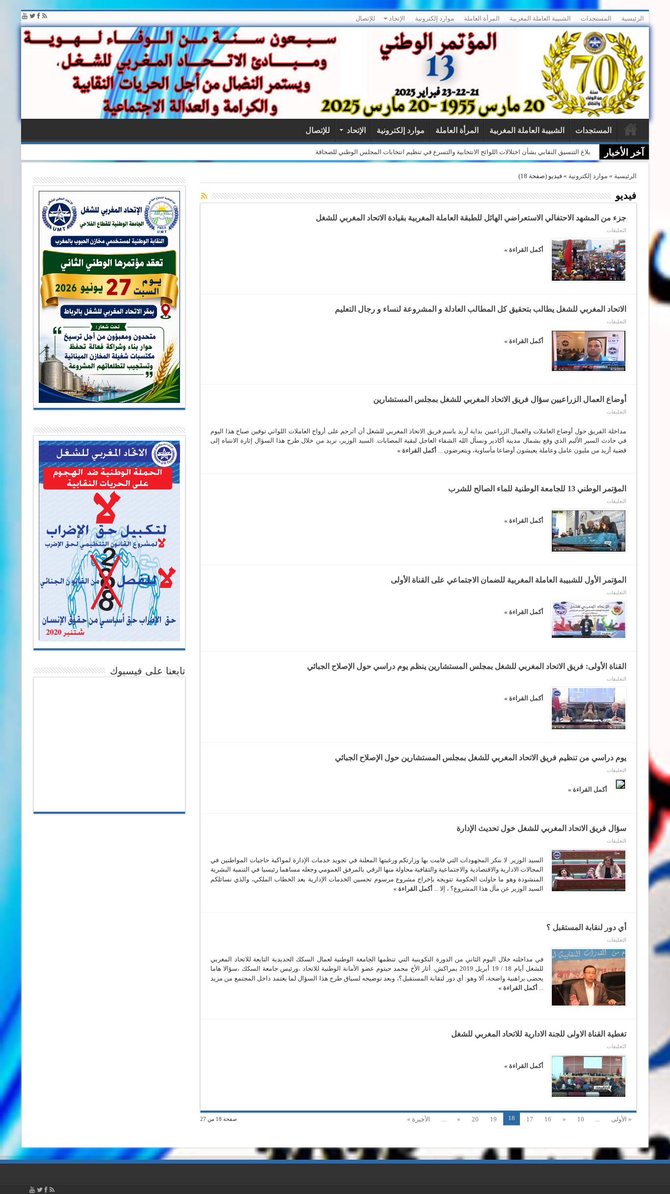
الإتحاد (397, 18)
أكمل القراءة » (523, 249)
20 (475, 1119)
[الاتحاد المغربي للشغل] (335, 73)
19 (493, 1119)
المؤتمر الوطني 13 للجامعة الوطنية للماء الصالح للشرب (537, 488)
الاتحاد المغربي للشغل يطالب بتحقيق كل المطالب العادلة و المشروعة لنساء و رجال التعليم (480, 309)
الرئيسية (632, 18)
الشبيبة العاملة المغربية (540, 18)
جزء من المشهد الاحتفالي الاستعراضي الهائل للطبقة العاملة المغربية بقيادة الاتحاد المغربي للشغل (471, 217)
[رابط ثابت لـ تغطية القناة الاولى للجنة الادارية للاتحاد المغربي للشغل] (588, 1076)
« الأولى (621, 1119)
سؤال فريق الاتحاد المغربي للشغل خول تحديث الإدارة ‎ (540, 828)
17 (529, 1119)
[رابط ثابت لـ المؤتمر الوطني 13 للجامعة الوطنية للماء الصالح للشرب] (588, 531)
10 (580, 1119)
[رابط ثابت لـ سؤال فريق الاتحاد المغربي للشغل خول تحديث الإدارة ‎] (588, 870)
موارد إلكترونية (434, 18)
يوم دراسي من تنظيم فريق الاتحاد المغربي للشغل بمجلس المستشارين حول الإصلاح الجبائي (480, 757)
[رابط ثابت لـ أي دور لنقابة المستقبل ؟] (588, 977)
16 (547, 1119)
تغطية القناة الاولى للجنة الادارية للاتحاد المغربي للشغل (538, 1034)
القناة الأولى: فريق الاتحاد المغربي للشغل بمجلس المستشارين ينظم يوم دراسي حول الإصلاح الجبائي (466, 666)
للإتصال (365, 18)
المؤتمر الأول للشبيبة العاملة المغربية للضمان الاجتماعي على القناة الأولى (508, 580)
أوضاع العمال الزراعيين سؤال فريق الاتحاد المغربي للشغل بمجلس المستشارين (499, 399)
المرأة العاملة (482, 18)
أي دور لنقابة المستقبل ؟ (586, 927)
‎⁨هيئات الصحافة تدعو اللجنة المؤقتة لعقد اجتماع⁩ (529, 152)
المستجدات (596, 18)
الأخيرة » (418, 1119)
